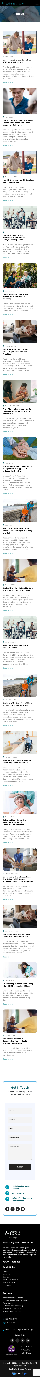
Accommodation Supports (13, 1298)
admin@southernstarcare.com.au (21, 1187)
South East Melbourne (11, 1280)
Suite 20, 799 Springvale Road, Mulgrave (21, 1199)
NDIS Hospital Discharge (12, 1311)
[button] (37, 3)
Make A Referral (9, 1282)
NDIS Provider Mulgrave (12, 1308)
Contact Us (7, 1285)
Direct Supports (8, 1303)
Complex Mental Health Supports (15, 1300)
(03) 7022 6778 (17, 1193)
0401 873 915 (10, 1323)
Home (5, 1272)
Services (6, 1277)
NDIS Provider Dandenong (13, 1306)
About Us (6, 1274)
